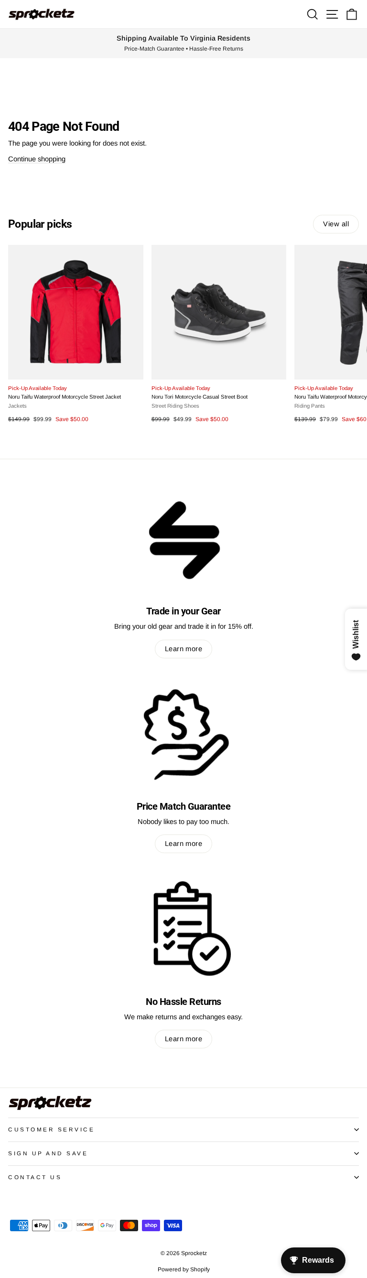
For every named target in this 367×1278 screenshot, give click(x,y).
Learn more (183, 649)
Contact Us (35, 1177)
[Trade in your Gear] (183, 538)
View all (336, 224)
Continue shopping (36, 159)
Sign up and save (48, 1153)
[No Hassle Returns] (183, 928)
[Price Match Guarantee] (183, 734)
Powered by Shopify (184, 1269)
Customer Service (51, 1129)
